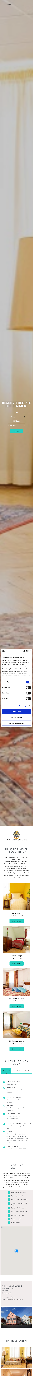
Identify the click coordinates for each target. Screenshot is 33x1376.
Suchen (16, 431)
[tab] (6, 1071)
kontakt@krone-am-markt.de (15, 1299)
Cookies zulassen (16, 711)
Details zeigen (23, 706)
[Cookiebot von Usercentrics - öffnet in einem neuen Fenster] (23, 651)
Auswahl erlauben (16, 717)
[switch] (28, 687)
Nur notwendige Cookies (16, 723)
